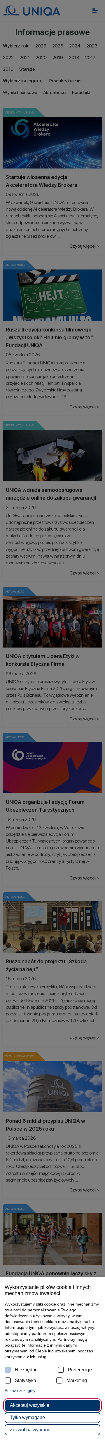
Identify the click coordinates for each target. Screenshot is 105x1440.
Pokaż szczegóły (20, 1390)
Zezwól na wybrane (30, 1429)
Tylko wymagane (27, 1417)
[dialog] (52, 720)
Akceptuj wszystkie (29, 1405)
